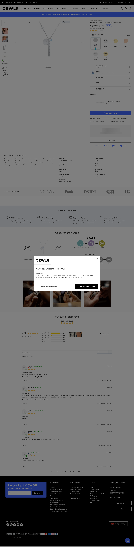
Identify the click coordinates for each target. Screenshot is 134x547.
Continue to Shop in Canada (87, 286)
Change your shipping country (48, 286)
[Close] (97, 259)
